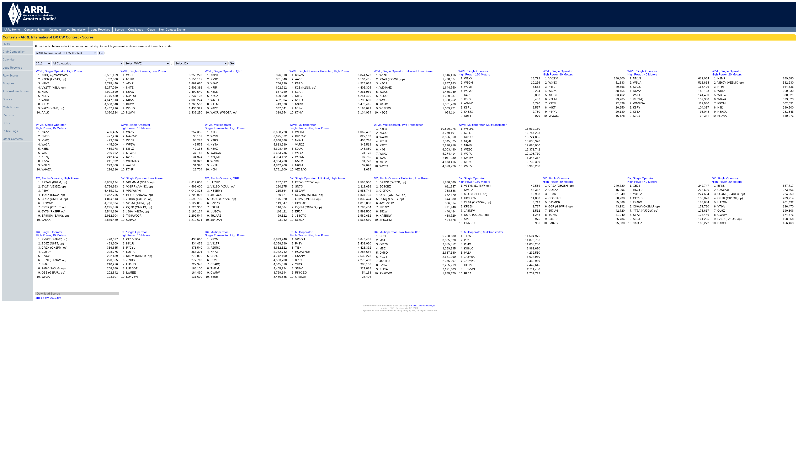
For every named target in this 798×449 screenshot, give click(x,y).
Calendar (55, 29)
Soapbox (8, 83)
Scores (119, 29)
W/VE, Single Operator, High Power (59, 71)
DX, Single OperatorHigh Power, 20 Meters (727, 180)
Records (8, 115)
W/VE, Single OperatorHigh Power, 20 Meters (727, 72)
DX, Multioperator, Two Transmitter (397, 232)
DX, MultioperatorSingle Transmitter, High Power (225, 233)
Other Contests (13, 139)
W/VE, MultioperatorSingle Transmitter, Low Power (309, 126)
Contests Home (34, 29)
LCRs (6, 123)
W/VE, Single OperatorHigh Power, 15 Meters (51, 126)
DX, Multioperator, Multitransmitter (480, 232)
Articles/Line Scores (16, 91)
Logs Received (100, 29)
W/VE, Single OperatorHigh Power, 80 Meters (558, 72)
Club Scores (11, 107)
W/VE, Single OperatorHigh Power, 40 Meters (642, 72)
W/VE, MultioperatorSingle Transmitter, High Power (225, 126)
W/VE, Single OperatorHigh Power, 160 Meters (474, 72)
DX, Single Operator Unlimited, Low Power (402, 178)
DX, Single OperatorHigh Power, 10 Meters (135, 233)
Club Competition (14, 51)
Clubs (151, 29)
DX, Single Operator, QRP (222, 178)
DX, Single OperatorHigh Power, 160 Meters (474, 180)
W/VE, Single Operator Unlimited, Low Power (403, 71)
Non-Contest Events (172, 29)
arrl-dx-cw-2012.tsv (48, 297)
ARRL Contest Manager (423, 305)
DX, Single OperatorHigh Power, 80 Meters (558, 180)
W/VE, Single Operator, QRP (223, 71)
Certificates (135, 29)
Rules (6, 43)
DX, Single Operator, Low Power (142, 178)
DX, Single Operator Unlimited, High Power (317, 178)
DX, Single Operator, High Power (57, 178)
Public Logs (10, 131)
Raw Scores (10, 75)
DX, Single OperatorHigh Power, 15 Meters (51, 233)
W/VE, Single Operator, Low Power (143, 71)
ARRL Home (12, 29)
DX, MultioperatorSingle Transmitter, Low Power (309, 233)
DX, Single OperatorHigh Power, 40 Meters (642, 180)
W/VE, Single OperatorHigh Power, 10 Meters (135, 126)
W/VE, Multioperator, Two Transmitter (398, 124)
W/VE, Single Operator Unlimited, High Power (319, 71)
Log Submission (75, 29)
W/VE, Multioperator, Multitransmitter (482, 124)
